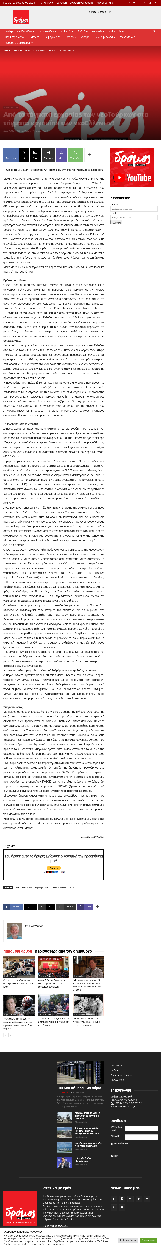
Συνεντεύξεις (46, 31)
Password (115, 1136)
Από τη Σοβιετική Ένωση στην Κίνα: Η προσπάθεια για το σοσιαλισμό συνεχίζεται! (51, 983)
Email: (114, 213)
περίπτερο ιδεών (22, 51)
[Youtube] (155, 3)
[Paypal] (139, 3)
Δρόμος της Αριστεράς (17, 43)
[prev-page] (5, 1035)
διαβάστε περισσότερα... (55, 1226)
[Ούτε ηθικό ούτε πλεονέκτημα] (64, 1162)
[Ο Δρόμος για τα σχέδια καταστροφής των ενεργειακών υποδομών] (64, 1132)
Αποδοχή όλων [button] (148, 1240)
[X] (150, 3)
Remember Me (121, 1143)
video (70, 37)
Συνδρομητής (105, 3)
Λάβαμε (85, 37)
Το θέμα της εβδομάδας (18, 31)
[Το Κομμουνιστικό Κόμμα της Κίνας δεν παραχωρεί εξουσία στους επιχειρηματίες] (88, 1005)
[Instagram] (129, 3)
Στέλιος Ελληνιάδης (19, 131)
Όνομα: (114, 204)
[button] (154, 31)
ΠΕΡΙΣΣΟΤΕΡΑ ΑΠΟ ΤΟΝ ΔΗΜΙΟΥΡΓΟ (63, 951)
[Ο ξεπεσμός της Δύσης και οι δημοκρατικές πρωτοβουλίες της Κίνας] (19, 967)
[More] (89, 155)
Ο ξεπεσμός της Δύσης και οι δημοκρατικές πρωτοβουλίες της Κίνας (18, 983)
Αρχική (6, 51)
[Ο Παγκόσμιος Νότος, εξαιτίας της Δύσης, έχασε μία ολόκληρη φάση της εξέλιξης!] (53, 1005)
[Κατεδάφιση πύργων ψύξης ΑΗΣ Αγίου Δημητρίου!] (64, 1147)
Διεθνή (81, 31)
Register (115, 1156)
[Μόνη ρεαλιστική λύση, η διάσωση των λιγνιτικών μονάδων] (64, 1117)
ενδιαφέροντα (104, 37)
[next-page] (10, 1035)
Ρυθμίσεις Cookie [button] (128, 1240)
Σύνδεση (62, 3)
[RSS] (145, 3)
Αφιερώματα (53, 37)
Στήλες (35, 37)
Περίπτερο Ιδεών (14, 37)
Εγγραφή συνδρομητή (82, 3)
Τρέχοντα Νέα (127, 37)
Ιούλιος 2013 (27, 888)
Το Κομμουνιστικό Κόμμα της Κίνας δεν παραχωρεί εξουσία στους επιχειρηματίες (86, 1022)
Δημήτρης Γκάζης (63, 1092)
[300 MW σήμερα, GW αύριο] (80, 1072)
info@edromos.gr (126, 1107)
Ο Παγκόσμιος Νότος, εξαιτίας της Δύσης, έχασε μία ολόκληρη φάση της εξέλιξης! (53, 1022)
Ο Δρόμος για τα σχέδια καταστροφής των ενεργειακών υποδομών (87, 1131)
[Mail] (134, 3)
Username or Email (117, 1129)
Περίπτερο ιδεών (41, 888)
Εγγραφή (116, 222)
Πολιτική (65, 31)
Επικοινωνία (47, 3)
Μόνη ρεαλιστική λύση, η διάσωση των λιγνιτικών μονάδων (87, 1116)
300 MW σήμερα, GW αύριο (79, 1088)
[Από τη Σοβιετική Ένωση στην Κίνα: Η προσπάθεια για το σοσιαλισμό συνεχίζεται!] (53, 967)
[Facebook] (124, 3)
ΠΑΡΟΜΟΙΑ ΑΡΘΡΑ (17, 951)
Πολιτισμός (115, 31)
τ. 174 (72, 888)
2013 (17, 888)
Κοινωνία (97, 31)
